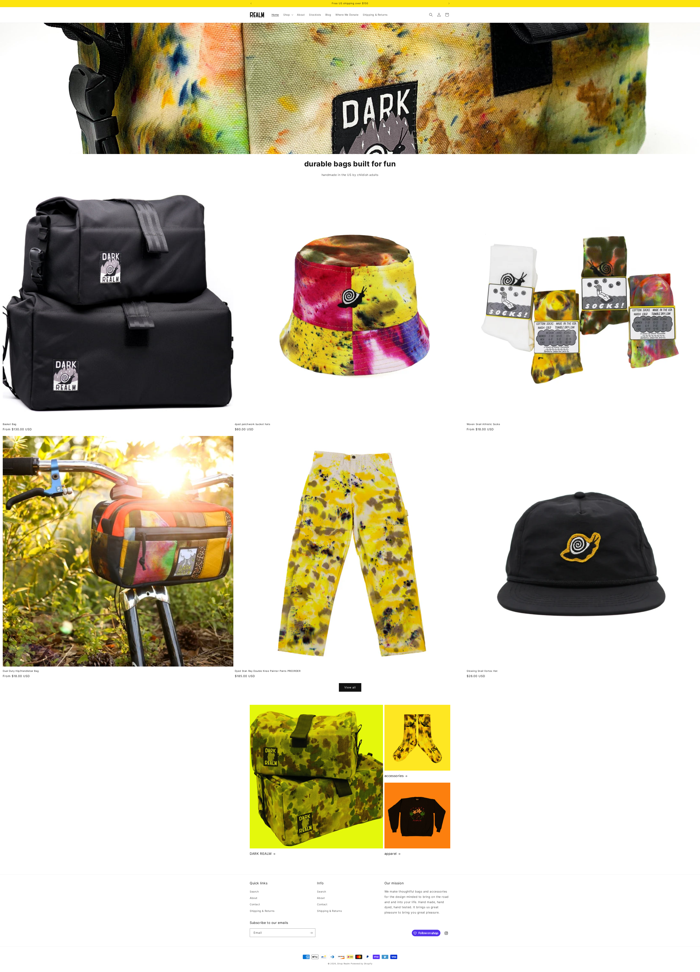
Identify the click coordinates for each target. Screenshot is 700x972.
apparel (390, 854)
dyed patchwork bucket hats (252, 424)
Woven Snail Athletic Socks (483, 424)
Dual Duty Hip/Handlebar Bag (21, 670)
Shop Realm (343, 963)
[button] (288, 15)
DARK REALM (261, 854)
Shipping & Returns (262, 910)
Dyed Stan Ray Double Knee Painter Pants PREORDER (268, 670)
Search (254, 891)
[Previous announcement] (251, 3)
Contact (255, 904)
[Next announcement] (449, 3)
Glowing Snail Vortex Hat (482, 670)
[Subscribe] (311, 933)
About (253, 897)
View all (350, 687)
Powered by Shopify (361, 963)
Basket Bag (9, 424)
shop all (350, 133)
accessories (394, 776)
